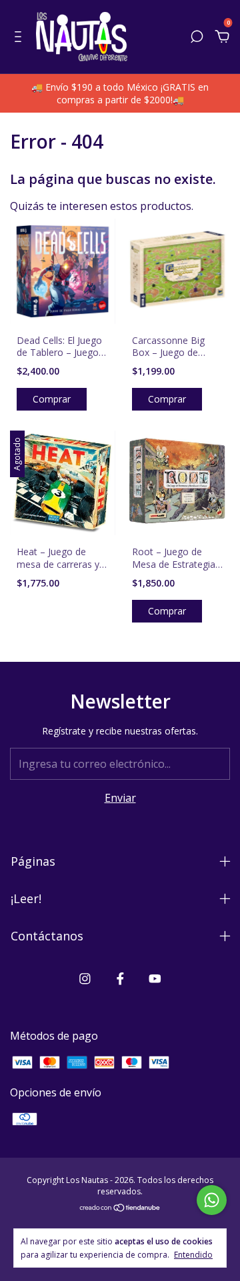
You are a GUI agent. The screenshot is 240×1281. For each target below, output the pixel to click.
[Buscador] (196, 37)
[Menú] (20, 37)
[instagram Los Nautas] (85, 978)
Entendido (193, 1254)
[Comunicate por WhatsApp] (212, 1200)
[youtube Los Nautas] (155, 978)
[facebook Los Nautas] (120, 978)
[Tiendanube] (120, 1207)
